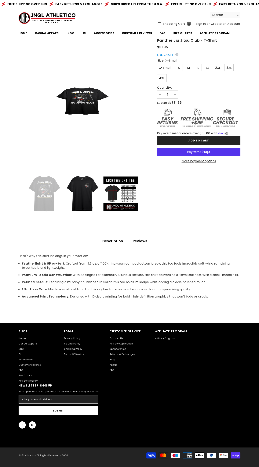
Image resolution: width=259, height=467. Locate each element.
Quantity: (164, 88)
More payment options (199, 161)
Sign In (201, 24)
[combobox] (222, 15)
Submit (58, 410)
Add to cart (198, 140)
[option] (82, 101)
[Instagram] (32, 425)
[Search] (225, 15)
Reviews (140, 241)
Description (112, 241)
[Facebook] (22, 425)
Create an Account (225, 24)
